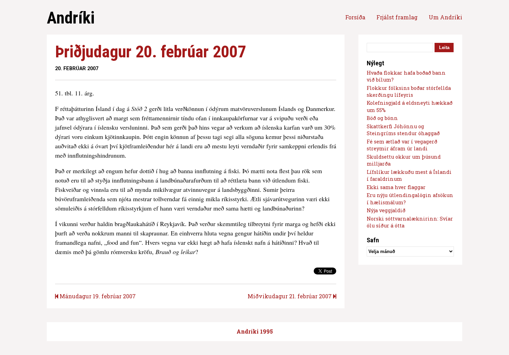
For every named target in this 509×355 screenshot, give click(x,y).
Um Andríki (445, 17)
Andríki (71, 18)
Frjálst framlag (397, 17)
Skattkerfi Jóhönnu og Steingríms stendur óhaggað (403, 130)
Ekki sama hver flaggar (396, 187)
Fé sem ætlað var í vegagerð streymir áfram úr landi (402, 145)
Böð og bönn (382, 118)
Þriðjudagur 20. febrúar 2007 (150, 52)
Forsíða (355, 17)
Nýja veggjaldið (386, 210)
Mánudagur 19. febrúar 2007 (97, 296)
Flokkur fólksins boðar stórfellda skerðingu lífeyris (409, 91)
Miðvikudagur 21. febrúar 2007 (290, 296)
